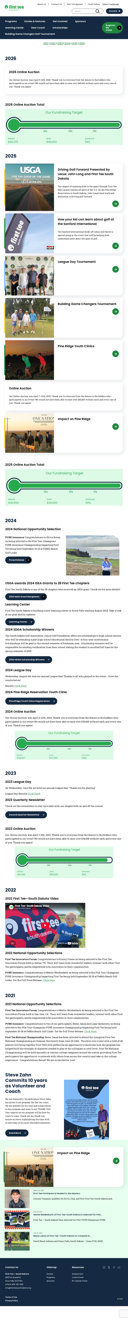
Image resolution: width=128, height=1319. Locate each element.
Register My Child (110, 27)
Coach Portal (77, 1277)
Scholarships (60, 27)
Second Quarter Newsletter (24, 814)
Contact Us (56, 4)
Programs (11, 22)
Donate (113, 11)
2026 (82, 43)
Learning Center (14, 27)
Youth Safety (94, 4)
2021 (45, 43)
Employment (77, 1274)
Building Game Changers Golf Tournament (30, 33)
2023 (60, 43)
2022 (53, 43)
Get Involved (60, 22)
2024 (67, 43)
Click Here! (20, 685)
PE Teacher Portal (79, 1281)
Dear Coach (38, 27)
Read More (15, 1133)
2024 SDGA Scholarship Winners (27, 659)
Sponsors (80, 21)
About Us (42, 4)
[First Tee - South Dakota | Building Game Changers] (19, 8)
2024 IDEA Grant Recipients (24, 596)
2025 (75, 43)
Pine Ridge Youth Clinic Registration (29, 701)
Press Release (16, 560)
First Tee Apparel (75, 4)
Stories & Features (34, 22)
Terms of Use (11, 1297)
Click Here (34, 793)
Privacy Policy (11, 1300)
